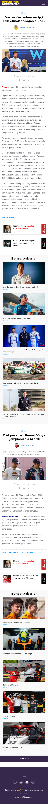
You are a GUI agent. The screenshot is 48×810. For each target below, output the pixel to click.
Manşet (5, 687)
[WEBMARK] (24, 797)
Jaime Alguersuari (11, 553)
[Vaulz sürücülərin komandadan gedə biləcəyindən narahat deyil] (24, 336)
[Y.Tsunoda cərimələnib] (24, 733)
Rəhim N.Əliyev (27, 27)
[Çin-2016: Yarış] (24, 702)
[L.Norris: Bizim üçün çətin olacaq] (24, 608)
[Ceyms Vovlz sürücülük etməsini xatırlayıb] (24, 369)
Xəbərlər (24, 13)
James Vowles (9, 217)
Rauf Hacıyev (27, 445)
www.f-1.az (19, 790)
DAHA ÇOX (24, 758)
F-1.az (4, 87)
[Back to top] (41, 803)
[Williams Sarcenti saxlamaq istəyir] (24, 304)
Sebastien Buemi (28, 553)
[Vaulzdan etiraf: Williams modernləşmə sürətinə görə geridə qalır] (24, 400)
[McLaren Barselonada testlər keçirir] (24, 639)
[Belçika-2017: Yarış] (24, 671)
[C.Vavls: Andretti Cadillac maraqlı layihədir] (24, 273)
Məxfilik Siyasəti (24, 793)
